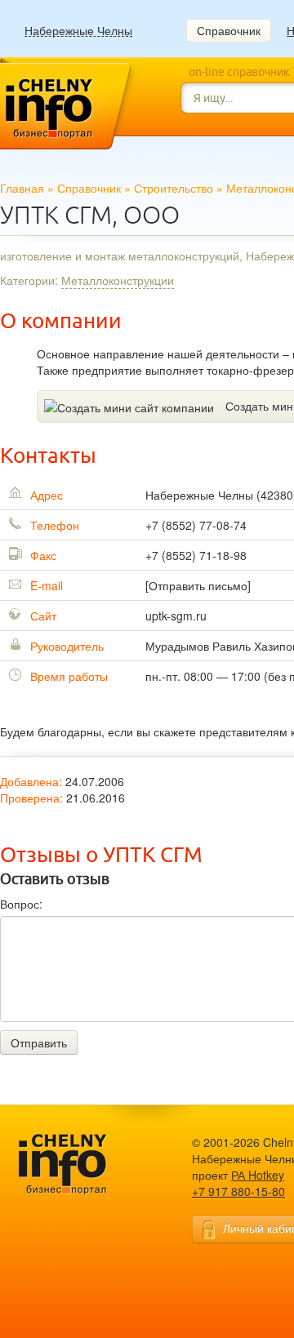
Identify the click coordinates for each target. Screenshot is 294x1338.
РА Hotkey (257, 1175)
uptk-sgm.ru (176, 615)
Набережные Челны (78, 30)
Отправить (39, 1042)
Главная (22, 188)
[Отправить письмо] (198, 585)
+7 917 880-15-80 (238, 1191)
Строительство (173, 188)
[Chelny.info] (77, 1164)
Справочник (229, 30)
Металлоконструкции (117, 280)
